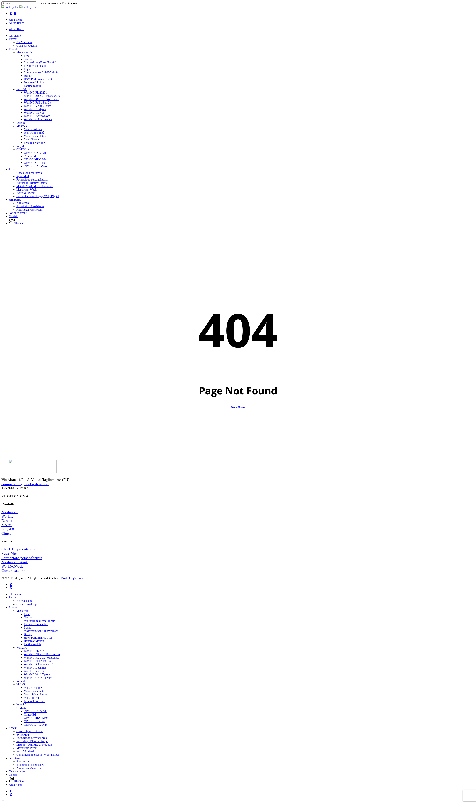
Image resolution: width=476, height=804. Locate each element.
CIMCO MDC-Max (36, 717)
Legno (27, 627)
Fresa (27, 614)
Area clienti (15, 784)
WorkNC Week (25, 751)
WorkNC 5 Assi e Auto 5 (38, 664)
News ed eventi (18, 771)
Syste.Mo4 (9, 553)
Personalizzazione (34, 701)
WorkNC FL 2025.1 (36, 650)
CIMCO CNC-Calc (35, 711)
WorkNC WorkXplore (37, 674)
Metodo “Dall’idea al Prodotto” (34, 744)
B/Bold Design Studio (71, 578)
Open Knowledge (26, 604)
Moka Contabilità (34, 691)
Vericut (20, 681)
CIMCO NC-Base (34, 721)
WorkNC (21, 647)
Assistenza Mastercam (29, 768)
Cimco (6, 533)
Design (28, 634)
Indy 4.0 (7, 529)
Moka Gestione (33, 687)
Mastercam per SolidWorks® (41, 630)
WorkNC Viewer (34, 671)
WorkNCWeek (12, 566)
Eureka (6, 520)
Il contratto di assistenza (30, 764)
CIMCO (21, 707)
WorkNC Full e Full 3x (37, 661)
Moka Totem (31, 697)
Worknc (7, 516)
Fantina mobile (32, 644)
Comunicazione (13, 570)
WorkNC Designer (35, 667)
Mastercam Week (14, 562)
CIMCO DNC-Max (35, 724)
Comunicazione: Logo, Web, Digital (37, 754)
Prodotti (13, 607)
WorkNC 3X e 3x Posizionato (41, 657)
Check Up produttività (18, 549)
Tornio (28, 617)
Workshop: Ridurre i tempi (32, 741)
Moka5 (6, 525)
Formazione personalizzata (21, 558)
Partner (13, 597)
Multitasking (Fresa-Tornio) (40, 620)
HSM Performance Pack (38, 637)
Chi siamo (15, 594)
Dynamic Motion (34, 640)
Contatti (13, 774)
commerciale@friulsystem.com (25, 484)
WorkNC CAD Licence (38, 677)
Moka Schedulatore (35, 694)
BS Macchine (24, 600)
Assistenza (15, 758)
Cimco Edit (30, 714)
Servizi (13, 727)
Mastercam (9, 512)
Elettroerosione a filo (36, 624)
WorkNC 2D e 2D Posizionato (42, 654)
